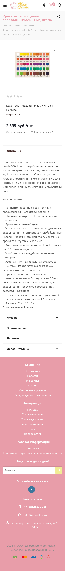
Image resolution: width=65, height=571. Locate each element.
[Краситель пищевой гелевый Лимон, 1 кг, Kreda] (32, 64)
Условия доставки (32, 419)
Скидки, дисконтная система (32, 395)
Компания (32, 365)
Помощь (32, 409)
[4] (18, 96)
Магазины (32, 380)
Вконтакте (31, 489)
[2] (11, 96)
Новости (32, 375)
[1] (8, 96)
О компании (32, 371)
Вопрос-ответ (32, 433)
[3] (14, 96)
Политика (32, 448)
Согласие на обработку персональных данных (32, 453)
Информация (32, 403)
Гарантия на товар (32, 424)
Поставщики (33, 385)
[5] (21, 96)
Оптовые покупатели (32, 390)
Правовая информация (32, 442)
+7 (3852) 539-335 (35, 507)
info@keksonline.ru (35, 515)
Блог (32, 429)
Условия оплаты (32, 414)
